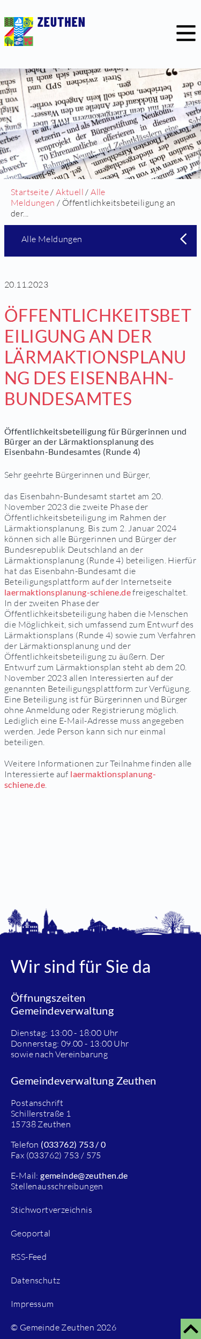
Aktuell (70, 192)
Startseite (30, 192)
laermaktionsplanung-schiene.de (67, 592)
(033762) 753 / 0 (73, 1144)
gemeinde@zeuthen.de (84, 1175)
